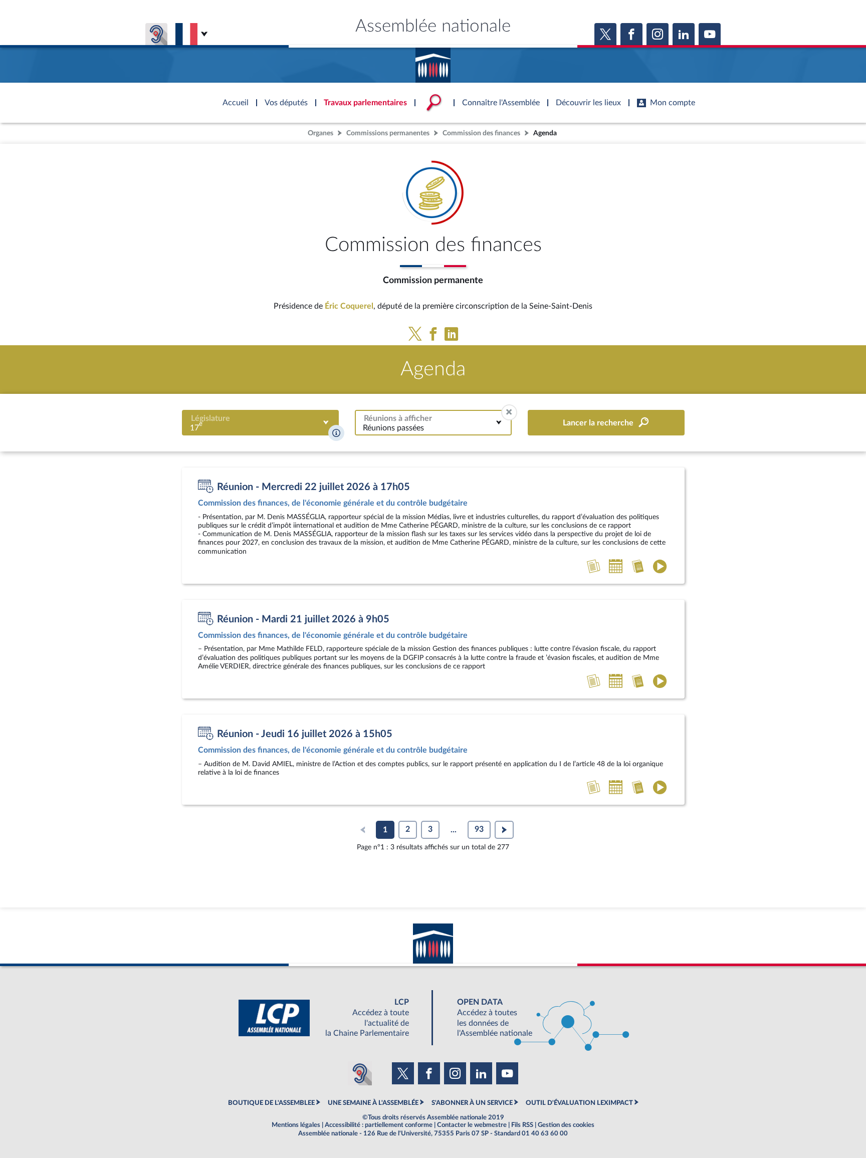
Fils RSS (522, 1125)
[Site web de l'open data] (534, 1018)
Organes (320, 133)
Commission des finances (481, 133)
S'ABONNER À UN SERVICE (472, 1103)
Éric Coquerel (349, 306)
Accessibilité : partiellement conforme (378, 1125)
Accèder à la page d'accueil (433, 61)
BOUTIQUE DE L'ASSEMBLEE (271, 1103)
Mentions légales (296, 1125)
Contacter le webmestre (472, 1125)
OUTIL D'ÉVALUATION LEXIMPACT (579, 1103)
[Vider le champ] (509, 412)
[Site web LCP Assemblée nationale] (332, 1018)
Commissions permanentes (387, 133)
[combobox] (260, 422)
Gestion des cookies (566, 1125)
